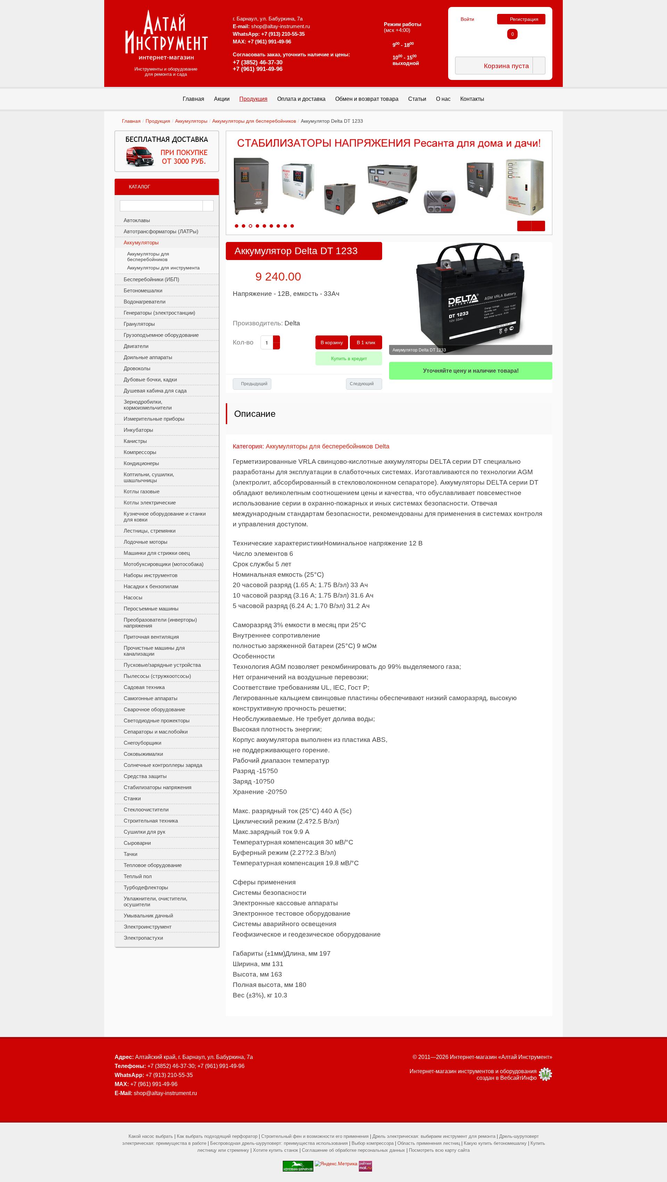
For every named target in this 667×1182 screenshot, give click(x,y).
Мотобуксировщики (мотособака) (164, 564)
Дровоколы (137, 368)
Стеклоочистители (146, 809)
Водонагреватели (144, 302)
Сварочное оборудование (154, 709)
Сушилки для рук (144, 832)
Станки (132, 798)
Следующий (362, 383)
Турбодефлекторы (146, 887)
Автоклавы (137, 220)
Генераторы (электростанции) (159, 313)
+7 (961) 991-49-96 (257, 69)
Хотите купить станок (275, 1150)
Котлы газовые (141, 491)
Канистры (135, 441)
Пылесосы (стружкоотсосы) (157, 676)
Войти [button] (467, 19)
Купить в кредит (349, 358)
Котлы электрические (150, 502)
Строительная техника (151, 821)
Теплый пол (138, 876)
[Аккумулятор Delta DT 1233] (470, 298)
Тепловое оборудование (153, 865)
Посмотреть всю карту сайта (439, 1150)
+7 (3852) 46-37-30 (257, 62)
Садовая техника (144, 687)
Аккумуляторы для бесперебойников (254, 121)
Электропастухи (143, 938)
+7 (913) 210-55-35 (283, 34)
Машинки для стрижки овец (157, 553)
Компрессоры (140, 452)
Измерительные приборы (154, 419)
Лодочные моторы (145, 542)
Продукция (158, 121)
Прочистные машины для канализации (154, 651)
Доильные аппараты (148, 357)
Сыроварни (137, 843)
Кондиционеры (141, 463)
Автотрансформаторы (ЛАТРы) (161, 231)
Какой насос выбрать (151, 1136)
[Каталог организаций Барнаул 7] (298, 1163)
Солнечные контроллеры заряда (163, 765)
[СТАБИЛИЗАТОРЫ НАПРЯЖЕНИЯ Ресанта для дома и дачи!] (389, 177)
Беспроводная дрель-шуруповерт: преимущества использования (279, 1143)
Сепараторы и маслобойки (156, 732)
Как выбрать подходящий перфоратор (217, 1136)
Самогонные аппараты (151, 698)
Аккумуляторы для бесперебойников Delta (327, 446)
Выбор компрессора (373, 1143)
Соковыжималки (143, 754)
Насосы (133, 597)
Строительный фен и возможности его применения (315, 1136)
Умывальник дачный (148, 915)
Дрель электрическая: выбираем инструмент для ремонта (433, 1136)
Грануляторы (139, 324)
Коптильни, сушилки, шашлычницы (149, 477)
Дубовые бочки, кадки (150, 379)
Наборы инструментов (151, 575)
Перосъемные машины (151, 609)
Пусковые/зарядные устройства (162, 665)
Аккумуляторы (191, 121)
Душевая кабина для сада (155, 391)
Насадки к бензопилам (151, 586)
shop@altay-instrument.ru (280, 26)
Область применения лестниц (428, 1143)
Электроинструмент (148, 927)
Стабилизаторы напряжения (157, 787)
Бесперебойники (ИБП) (151, 279)
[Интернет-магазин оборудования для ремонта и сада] (167, 35)
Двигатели (136, 346)
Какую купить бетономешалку (495, 1143)
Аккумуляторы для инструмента (163, 267)
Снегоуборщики (142, 743)
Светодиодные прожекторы (157, 720)
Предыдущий (254, 383)
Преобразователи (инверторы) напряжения (160, 623)
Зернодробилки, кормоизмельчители (148, 405)
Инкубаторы (138, 430)
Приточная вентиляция (151, 637)
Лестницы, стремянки (149, 531)
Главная (131, 121)
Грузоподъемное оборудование (161, 335)
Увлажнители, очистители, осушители (155, 901)
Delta (292, 323)
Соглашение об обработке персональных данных (353, 1150)
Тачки (130, 854)
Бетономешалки (143, 290)
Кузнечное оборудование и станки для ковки (165, 517)
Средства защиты (145, 776)
